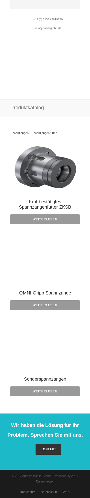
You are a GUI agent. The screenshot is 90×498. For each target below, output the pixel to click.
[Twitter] (25, 6)
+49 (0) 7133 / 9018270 (48, 19)
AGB (66, 492)
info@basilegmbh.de (48, 28)
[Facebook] (15, 6)
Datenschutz (49, 492)
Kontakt (48, 449)
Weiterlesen (45, 219)
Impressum (27, 492)
